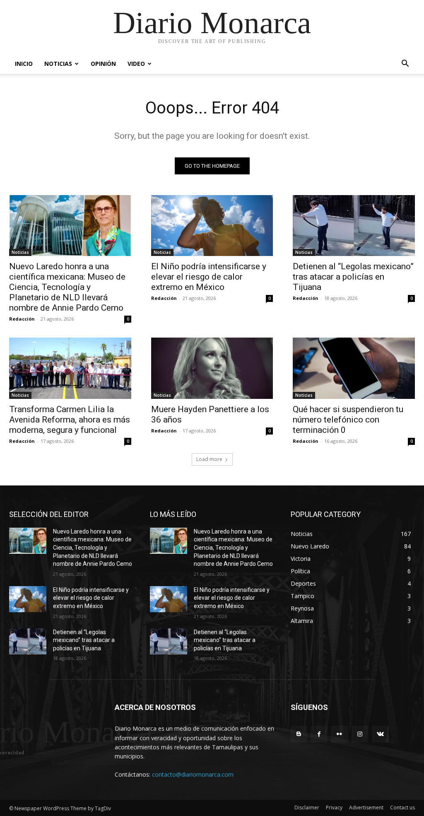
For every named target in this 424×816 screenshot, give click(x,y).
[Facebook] (319, 734)
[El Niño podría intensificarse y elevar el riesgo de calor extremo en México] (212, 225)
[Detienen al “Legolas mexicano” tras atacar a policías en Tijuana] (354, 225)
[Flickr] (339, 734)
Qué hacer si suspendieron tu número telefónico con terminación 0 (348, 419)
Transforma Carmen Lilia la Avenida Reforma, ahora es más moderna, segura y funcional (69, 419)
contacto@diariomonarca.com (193, 774)
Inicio (24, 64)
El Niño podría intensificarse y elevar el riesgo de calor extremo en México (208, 276)
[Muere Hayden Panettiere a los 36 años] (212, 368)
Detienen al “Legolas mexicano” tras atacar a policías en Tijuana (353, 276)
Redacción (22, 319)
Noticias (58, 64)
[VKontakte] (380, 734)
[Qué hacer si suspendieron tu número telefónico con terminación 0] (354, 368)
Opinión (103, 64)
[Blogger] (299, 734)
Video (136, 64)
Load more (209, 459)
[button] (405, 64)
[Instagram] (360, 734)
